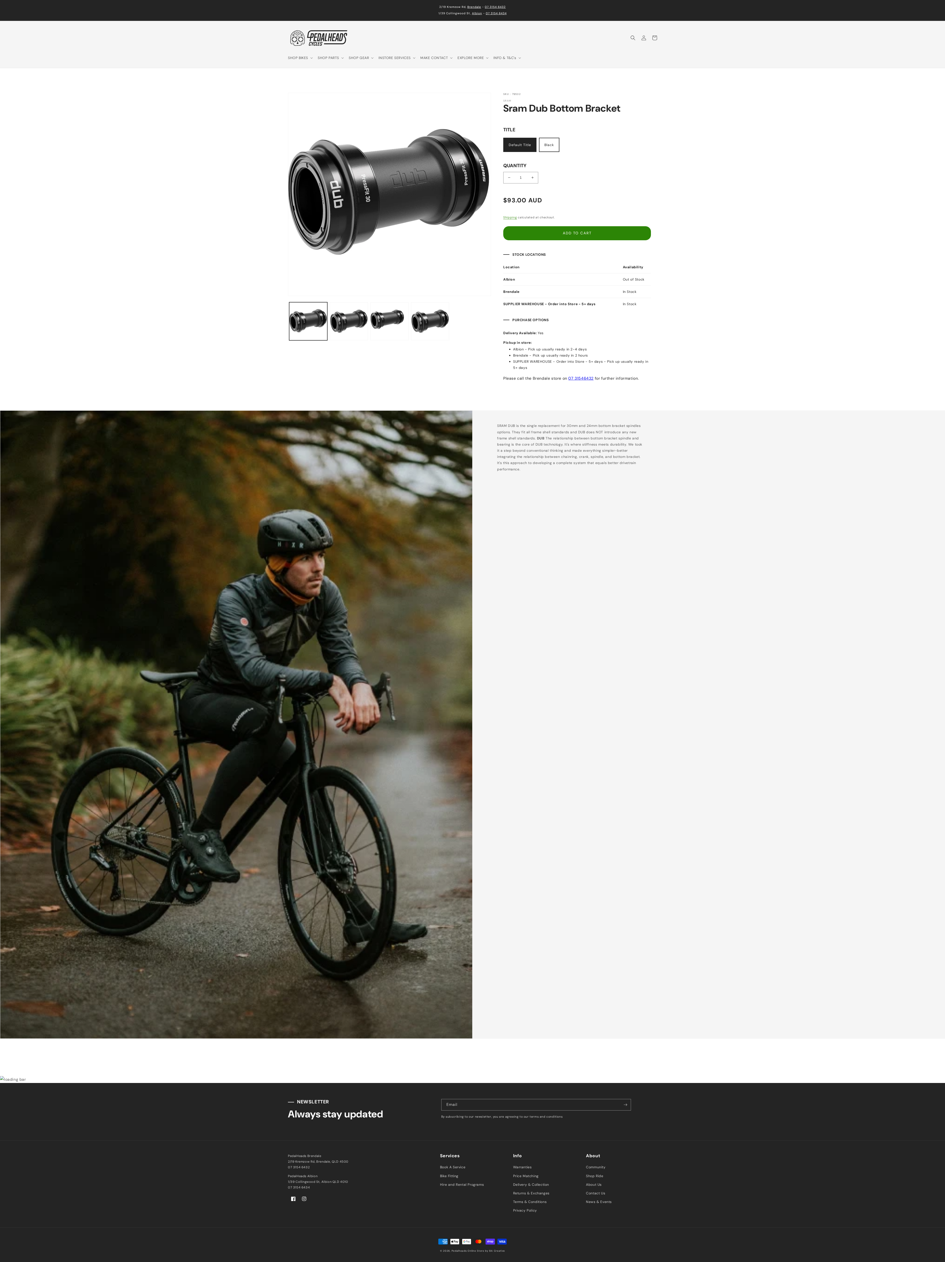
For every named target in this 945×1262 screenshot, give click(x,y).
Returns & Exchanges (531, 1193)
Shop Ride (594, 1176)
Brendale (474, 7)
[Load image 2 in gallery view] (349, 321)
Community (595, 1167)
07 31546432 (581, 378)
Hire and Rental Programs (462, 1184)
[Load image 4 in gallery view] (430, 321)
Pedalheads (460, 1250)
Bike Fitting (449, 1176)
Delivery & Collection (531, 1184)
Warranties (522, 1167)
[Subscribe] (625, 1105)
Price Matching (526, 1176)
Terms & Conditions (530, 1202)
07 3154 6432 (495, 7)
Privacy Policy (525, 1210)
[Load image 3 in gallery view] (389, 321)
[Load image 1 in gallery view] (308, 321)
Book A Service (452, 1167)
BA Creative (497, 1250)
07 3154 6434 (496, 13)
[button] (300, 58)
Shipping (510, 217)
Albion (477, 13)
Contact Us (595, 1193)
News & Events (599, 1202)
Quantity (514, 166)
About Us (594, 1184)
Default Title (520, 145)
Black (549, 145)
